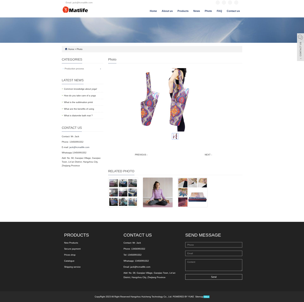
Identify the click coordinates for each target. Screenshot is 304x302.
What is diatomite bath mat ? (78, 115)
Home (153, 11)
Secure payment (72, 248)
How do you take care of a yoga (80, 95)
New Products (71, 242)
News (196, 11)
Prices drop (70, 255)
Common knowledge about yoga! (80, 89)
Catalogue (69, 261)
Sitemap (199, 296)
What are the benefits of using (79, 109)
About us (167, 11)
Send (213, 277)
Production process (74, 68)
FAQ (219, 11)
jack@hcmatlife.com (79, 147)
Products (183, 11)
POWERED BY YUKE (184, 296)
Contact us (233, 11)
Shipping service (72, 267)
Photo (208, 11)
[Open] (300, 47)
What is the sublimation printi (78, 102)
